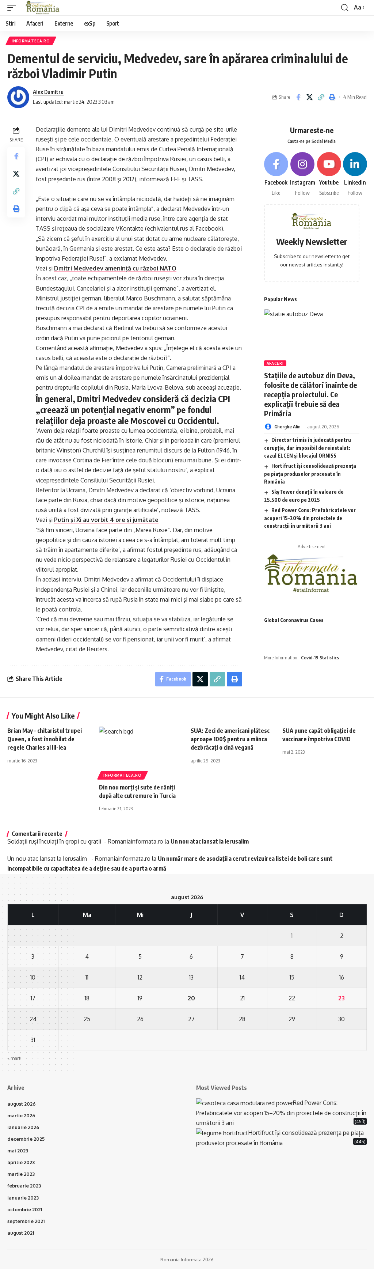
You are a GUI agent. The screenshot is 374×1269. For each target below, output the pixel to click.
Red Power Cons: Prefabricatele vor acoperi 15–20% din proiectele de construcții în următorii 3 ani (310, 518)
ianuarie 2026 (23, 1127)
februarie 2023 (24, 1186)
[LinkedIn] (355, 174)
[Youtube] (329, 174)
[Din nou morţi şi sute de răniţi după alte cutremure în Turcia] (141, 752)
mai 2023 (17, 1151)
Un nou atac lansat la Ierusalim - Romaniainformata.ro (78, 858)
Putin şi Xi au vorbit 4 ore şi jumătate (106, 519)
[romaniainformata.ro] (43, 7)
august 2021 (20, 1233)
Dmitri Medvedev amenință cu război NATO (115, 268)
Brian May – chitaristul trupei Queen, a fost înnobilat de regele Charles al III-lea (44, 739)
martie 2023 (21, 1174)
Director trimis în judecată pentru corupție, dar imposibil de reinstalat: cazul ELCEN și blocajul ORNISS (307, 448)
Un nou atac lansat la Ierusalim (211, 841)
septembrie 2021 (26, 1221)
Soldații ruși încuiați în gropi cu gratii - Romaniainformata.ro (85, 841)
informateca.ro (31, 41)
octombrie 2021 (24, 1209)
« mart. (14, 1058)
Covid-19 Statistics (320, 657)
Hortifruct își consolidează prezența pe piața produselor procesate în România (310, 474)
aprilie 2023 (21, 1162)
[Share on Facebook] (298, 97)
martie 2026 (21, 1115)
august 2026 (21, 1104)
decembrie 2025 (26, 1139)
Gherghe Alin (287, 426)
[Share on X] (309, 97)
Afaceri (275, 363)
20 (191, 998)
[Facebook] (276, 174)
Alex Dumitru (48, 91)
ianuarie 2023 (23, 1198)
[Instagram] (302, 174)
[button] (13, 7)
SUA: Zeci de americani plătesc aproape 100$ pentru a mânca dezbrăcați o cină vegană (230, 739)
